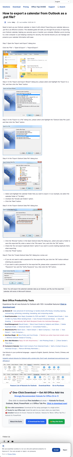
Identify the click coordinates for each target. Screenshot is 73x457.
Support (52, 7)
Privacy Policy (12, 454)
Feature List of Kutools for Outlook (23, 381)
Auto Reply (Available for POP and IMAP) (31, 316)
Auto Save (55, 330)
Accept (56, 450)
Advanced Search (24, 327)
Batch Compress (44, 330)
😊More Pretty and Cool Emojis (27, 335)
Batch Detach (31, 330)
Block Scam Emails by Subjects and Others (44, 324)
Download (16, 7)
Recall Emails (23, 324)
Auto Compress (17, 332)
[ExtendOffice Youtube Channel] (12, 436)
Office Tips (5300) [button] (38, 7)
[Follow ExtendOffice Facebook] (4, 436)
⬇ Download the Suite (36, 417)
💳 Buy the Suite (56, 417)
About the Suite (16, 417)
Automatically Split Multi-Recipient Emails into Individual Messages (36, 321)
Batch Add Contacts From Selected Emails (34, 346)
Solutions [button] (6, 7)
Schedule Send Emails (55, 316)
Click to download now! (57, 399)
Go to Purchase (58, 381)
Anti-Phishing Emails (46, 340)
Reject (65, 450)
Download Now (44, 381)
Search (62, 7)
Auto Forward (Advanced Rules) (44, 319)
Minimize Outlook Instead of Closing (18, 338)
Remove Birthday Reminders (28, 348)
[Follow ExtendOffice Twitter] (8, 436)
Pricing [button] (26, 7)
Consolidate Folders (39, 327)
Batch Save (21, 330)
